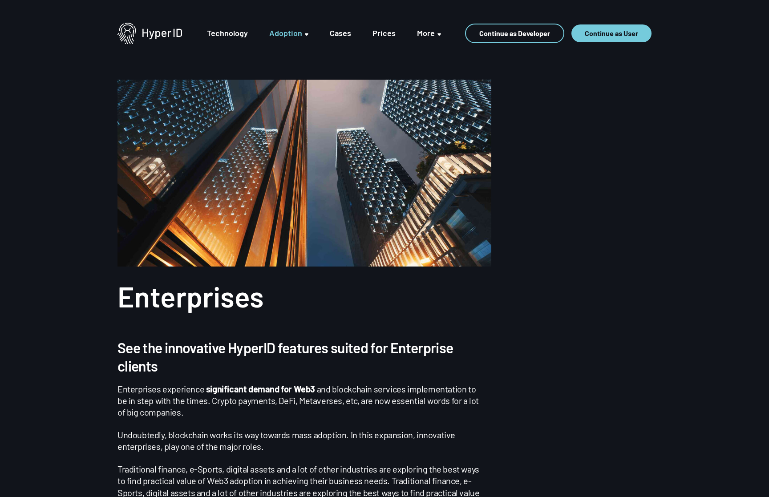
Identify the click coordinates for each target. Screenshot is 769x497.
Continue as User (611, 33)
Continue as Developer (514, 33)
